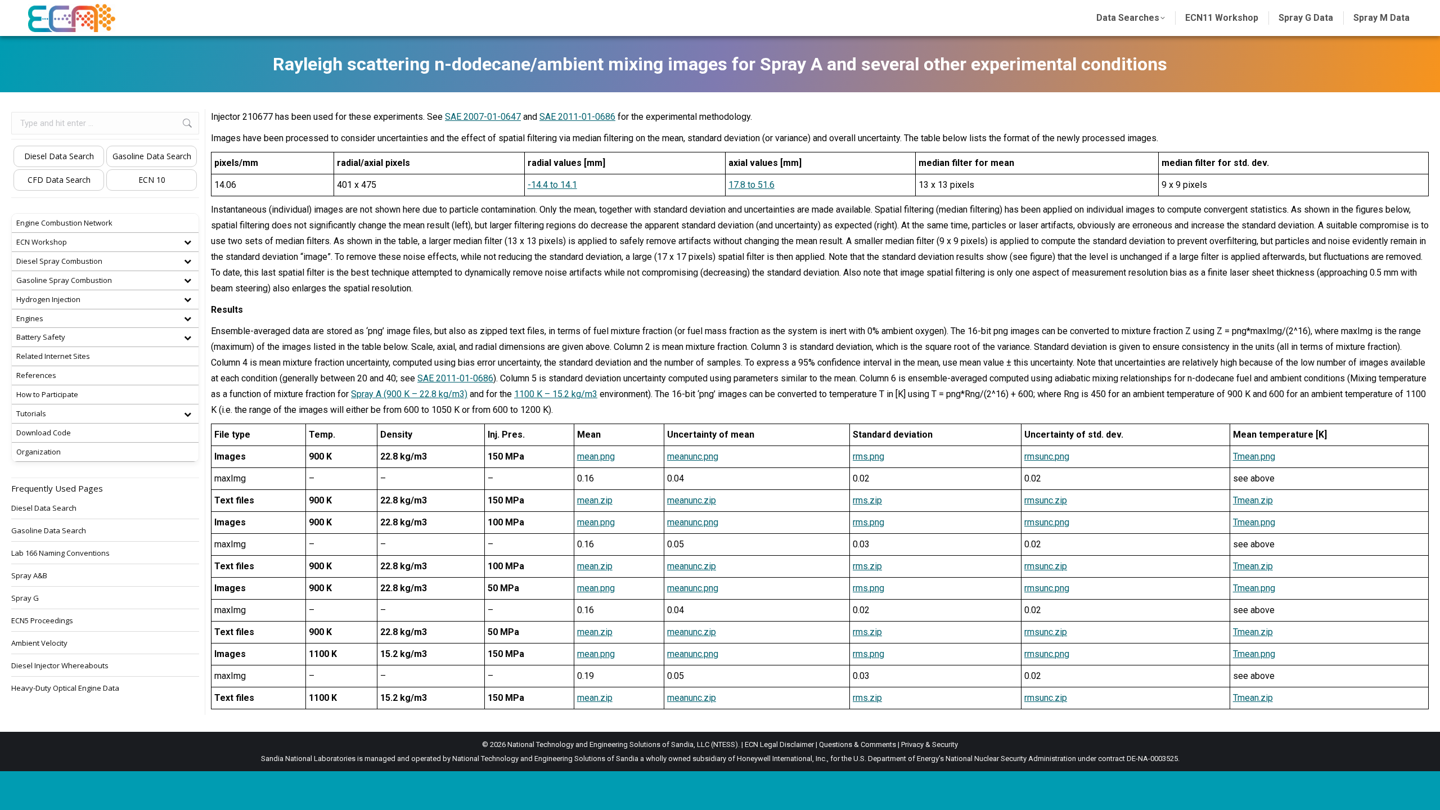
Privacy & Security (929, 744)
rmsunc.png (1046, 456)
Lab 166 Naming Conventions (60, 553)
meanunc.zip (691, 500)
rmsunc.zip (1045, 500)
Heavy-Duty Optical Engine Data (65, 688)
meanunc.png (692, 456)
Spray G (25, 598)
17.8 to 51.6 (751, 184)
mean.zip (595, 500)
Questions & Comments (857, 744)
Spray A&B (29, 575)
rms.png (868, 456)
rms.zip (867, 500)
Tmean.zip (1253, 500)
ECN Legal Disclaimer (779, 744)
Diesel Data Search (59, 156)
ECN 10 (151, 179)
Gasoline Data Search (151, 156)
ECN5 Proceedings (42, 620)
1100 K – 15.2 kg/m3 (555, 394)
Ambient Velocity (39, 643)
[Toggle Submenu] (187, 242)
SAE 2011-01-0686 (577, 116)
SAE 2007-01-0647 (483, 116)
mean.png (596, 456)
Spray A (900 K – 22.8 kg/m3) (409, 394)
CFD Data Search (59, 179)
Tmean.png (1254, 456)
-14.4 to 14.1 (552, 184)
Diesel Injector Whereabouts (60, 665)
